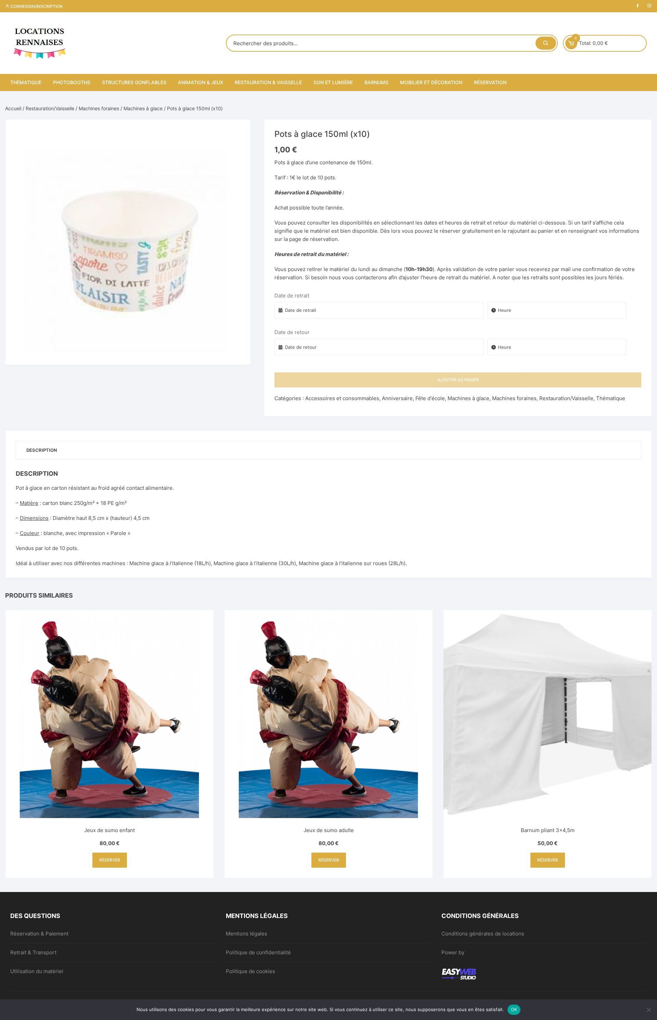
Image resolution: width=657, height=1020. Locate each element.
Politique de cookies (250, 971)
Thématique (25, 82)
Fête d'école (430, 398)
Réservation (490, 82)
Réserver (109, 860)
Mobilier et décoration (431, 82)
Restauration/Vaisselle (50, 108)
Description (41, 450)
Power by (452, 952)
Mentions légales (246, 933)
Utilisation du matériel (36, 971)
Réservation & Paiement (39, 933)
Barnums (376, 82)
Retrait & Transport (33, 952)
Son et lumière (333, 82)
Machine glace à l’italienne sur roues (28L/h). (353, 563)
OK (514, 1009)
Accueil (13, 108)
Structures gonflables (134, 82)
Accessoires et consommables (342, 398)
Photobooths (71, 82)
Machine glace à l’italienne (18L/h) (170, 563)
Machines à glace (143, 108)
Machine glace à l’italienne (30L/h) (255, 563)
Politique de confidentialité (258, 952)
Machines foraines (99, 108)
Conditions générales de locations (482, 933)
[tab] (41, 450)
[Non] (648, 1009)
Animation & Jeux (200, 82)
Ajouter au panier (458, 379)
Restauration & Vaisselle (268, 82)
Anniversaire (397, 398)
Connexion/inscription (36, 6)
